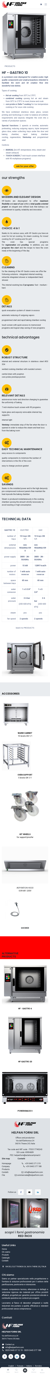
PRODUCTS (10, 66)
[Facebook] (4, 1356)
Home (4, 1249)
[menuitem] (11, 1366)
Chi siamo (6, 1252)
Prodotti (5, 1255)
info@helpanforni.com (14, 1347)
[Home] (8, 1370)
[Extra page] (23, 1356)
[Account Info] (42, 1370)
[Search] (16, 1370)
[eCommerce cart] (40, 4)
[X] (10, 1356)
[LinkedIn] (16, 1356)
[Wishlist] (33, 1369)
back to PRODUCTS (25, 627)
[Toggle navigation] (45, 4)
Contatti (5, 1261)
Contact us (9, 1344)
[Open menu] (25, 1370)
